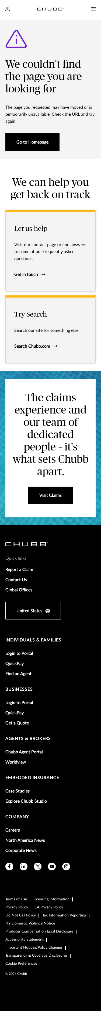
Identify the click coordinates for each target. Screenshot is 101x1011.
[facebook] (9, 866)
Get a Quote (17, 723)
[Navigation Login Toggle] (7, 9)
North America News (25, 840)
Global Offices (18, 590)
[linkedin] (23, 866)
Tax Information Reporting (64, 915)
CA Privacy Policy (48, 907)
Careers (12, 830)
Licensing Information (51, 899)
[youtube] (52, 866)
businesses (19, 689)
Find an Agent (18, 674)
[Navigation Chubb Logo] (50, 10)
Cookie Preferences (21, 963)
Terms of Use (16, 899)
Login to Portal (19, 653)
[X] (38, 866)
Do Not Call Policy (20, 915)
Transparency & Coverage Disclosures (36, 955)
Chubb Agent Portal (24, 752)
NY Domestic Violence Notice (30, 923)
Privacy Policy (16, 907)
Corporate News (21, 850)
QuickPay (14, 664)
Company (17, 817)
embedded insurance (32, 778)
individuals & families (33, 640)
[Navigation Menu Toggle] (93, 9)
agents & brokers (28, 738)
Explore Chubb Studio (26, 801)
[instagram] (66, 866)
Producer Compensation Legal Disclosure (39, 931)
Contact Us (16, 580)
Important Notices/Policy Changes (33, 947)
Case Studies (17, 791)
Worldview (15, 762)
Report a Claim (19, 569)
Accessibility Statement (24, 939)
